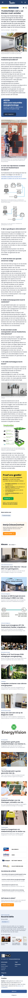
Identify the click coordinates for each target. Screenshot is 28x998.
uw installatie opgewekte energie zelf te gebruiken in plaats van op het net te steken (13, 176)
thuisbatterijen (6, 515)
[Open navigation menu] (2, 2)
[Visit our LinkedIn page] (2, 976)
